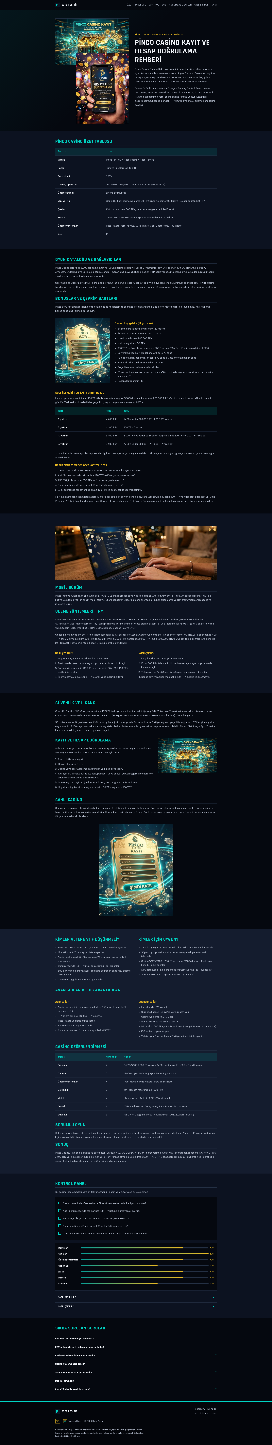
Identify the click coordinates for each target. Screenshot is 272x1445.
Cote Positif (69, 5)
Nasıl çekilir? (66, 1306)
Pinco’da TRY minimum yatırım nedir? (74, 1338)
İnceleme (140, 5)
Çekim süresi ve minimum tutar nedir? (75, 1355)
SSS (164, 5)
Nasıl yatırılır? (67, 1297)
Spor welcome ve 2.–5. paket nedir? (73, 1372)
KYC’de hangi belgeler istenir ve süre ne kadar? (79, 1347)
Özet (130, 5)
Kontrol (153, 5)
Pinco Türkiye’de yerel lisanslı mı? (72, 1389)
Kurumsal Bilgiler (180, 5)
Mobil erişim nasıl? (64, 1381)
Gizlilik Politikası (205, 5)
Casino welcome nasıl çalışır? (70, 1364)
